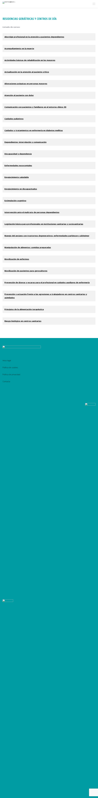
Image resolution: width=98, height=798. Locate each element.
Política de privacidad (11, 374)
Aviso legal (7, 360)
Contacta (6, 381)
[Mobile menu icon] (93, 3)
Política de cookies (10, 367)
